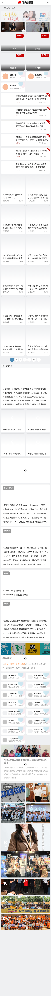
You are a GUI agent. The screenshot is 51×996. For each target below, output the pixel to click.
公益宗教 (31, 292)
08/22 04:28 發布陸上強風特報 (16, 595)
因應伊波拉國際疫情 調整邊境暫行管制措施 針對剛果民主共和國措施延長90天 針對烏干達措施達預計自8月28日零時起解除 (26, 621)
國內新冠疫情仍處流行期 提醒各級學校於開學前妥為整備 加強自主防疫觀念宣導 (26, 629)
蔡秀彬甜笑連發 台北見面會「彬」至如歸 (39, 430)
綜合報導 (31, 231)
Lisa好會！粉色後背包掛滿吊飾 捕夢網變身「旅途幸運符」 (26, 556)
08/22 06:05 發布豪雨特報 (14, 591)
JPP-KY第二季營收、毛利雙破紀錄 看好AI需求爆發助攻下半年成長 (26, 560)
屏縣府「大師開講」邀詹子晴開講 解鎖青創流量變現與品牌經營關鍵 (38, 198)
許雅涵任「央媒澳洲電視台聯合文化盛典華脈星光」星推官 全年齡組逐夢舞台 (31, 140)
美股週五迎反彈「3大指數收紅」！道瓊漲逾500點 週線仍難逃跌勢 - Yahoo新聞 (26, 518)
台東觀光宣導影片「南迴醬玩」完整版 (13, 430)
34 (34, 360)
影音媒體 (6, 412)
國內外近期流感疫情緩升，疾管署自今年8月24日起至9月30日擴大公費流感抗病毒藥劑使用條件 (26, 625)
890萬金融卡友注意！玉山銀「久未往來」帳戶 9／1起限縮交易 (26, 565)
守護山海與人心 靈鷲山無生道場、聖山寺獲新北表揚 (38, 289)
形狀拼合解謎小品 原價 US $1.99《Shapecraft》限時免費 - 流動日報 (26, 505)
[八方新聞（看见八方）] (25, 3)
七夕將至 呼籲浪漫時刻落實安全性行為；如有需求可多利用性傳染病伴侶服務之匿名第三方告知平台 (26, 633)
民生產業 (6, 353)
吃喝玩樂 (6, 262)
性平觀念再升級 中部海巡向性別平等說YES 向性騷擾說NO (38, 228)
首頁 (13, 8)
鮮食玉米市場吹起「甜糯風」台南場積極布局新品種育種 (37, 258)
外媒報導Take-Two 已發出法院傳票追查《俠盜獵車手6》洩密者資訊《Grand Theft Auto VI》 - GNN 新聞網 (26, 522)
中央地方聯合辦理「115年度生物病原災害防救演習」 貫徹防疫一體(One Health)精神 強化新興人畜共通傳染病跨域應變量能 (26, 638)
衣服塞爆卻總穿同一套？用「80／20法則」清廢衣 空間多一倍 (26, 548)
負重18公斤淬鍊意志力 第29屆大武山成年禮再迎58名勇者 (38, 349)
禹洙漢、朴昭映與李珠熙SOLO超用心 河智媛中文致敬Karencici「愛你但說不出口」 (13, 454)
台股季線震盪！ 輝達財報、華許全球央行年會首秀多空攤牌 (26, 552)
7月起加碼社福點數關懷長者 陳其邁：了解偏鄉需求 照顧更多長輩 (13, 349)
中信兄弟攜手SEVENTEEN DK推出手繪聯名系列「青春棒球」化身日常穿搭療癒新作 (31, 99)
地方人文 (31, 201)
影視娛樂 (6, 322)
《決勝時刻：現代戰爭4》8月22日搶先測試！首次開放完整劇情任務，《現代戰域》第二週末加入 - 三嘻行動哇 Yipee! (26, 509)
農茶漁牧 (31, 262)
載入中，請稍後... (11, 477)
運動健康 (6, 201)
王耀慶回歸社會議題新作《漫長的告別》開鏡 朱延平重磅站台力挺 (13, 319)
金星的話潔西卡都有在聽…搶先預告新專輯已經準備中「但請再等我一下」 (39, 454)
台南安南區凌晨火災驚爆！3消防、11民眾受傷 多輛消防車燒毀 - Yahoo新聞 (26, 514)
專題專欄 (8, 366)
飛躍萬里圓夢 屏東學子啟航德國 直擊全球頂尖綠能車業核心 (13, 289)
